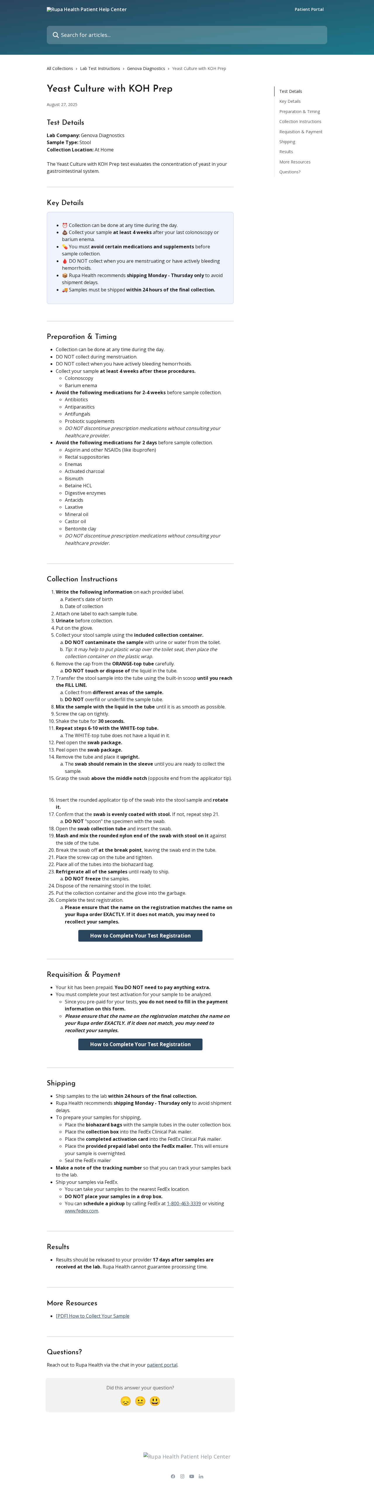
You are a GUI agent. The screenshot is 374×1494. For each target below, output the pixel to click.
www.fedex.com (81, 1211)
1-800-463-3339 (184, 1203)
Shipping (287, 141)
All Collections (60, 68)
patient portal (162, 1365)
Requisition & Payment (301, 131)
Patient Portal (309, 9)
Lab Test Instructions (100, 68)
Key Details (290, 101)
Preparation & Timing (299, 111)
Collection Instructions (300, 121)
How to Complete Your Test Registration (140, 935)
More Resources (295, 162)
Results (286, 151)
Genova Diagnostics (146, 68)
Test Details (290, 91)
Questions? (289, 172)
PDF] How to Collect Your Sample (93, 1316)
